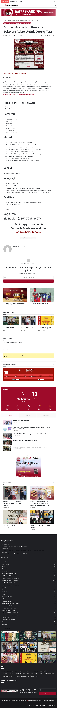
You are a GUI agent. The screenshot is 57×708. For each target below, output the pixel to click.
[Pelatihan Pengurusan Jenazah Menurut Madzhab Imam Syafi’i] (7, 448)
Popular (10, 415)
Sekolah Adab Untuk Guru (9, 575)
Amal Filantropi (5, 564)
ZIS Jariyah (4, 624)
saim (32, 673)
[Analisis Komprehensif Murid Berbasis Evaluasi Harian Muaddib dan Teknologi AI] (42, 493)
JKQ (3, 589)
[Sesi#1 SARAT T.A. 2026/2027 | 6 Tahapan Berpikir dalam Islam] (46, 320)
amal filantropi (10, 671)
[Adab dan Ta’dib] (15, 517)
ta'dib (32, 676)
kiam (31, 671)
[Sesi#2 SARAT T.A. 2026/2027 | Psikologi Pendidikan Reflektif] (11, 320)
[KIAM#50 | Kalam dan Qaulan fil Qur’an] (42, 517)
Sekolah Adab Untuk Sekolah (10, 580)
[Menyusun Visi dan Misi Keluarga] (7, 422)
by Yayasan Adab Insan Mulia (34, 700)
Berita (9, 20)
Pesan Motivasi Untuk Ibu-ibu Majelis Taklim (25, 440)
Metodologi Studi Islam (8, 605)
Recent (28, 415)
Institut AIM (11, 23)
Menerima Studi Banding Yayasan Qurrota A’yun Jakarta (27, 327)
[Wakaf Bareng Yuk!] (28, 12)
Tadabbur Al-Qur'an (8, 617)
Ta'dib (3, 594)
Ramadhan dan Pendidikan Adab (11, 615)
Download (4, 568)
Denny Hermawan (10, 35)
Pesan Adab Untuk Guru (9, 610)
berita (16, 671)
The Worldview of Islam (9, 619)
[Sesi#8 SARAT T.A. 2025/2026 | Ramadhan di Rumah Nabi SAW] (47, 658)
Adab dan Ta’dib (9, 525)
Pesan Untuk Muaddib (20, 673)
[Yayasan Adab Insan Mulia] (12, 5)
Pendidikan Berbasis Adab (9, 608)
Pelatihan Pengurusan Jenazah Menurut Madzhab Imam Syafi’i (30, 447)
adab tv (3, 671)
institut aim (25, 238)
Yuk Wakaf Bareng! (28, 455)
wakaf (37, 676)
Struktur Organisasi (46, 705)
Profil (40, 705)
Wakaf (3, 621)
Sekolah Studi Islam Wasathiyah (11, 585)
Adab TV (4, 561)
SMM (4, 587)
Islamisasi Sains (7, 601)
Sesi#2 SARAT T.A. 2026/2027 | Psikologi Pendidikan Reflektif (9, 327)
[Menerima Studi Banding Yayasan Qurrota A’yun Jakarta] (28, 320)
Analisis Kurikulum (7, 596)
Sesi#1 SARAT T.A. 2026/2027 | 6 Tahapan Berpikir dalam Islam (44, 327)
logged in (12, 342)
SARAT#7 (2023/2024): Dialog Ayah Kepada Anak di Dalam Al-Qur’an (31, 434)
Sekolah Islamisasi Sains (9, 582)
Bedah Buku (6, 598)
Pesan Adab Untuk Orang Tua (10, 612)
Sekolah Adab (5, 591)
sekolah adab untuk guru (49, 673)
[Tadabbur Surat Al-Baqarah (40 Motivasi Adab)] (10, 636)
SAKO (36, 673)
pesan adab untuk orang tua (8, 673)
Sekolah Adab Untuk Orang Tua (23, 23)
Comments (46, 415)
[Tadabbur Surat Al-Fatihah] (28, 636)
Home (5, 20)
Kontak (54, 705)
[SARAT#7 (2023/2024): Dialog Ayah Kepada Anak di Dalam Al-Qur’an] (7, 436)
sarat (33, 238)
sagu (28, 673)
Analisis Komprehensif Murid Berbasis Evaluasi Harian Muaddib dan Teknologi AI (27, 1)
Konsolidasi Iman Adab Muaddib (11, 603)
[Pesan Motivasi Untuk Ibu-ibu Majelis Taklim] (7, 442)
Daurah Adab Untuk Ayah (9, 573)
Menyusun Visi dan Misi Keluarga (21, 420)
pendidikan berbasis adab (39, 671)
